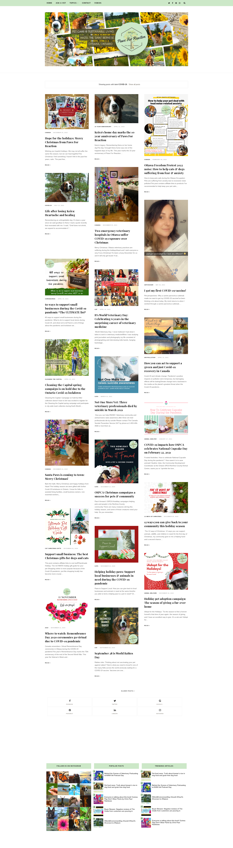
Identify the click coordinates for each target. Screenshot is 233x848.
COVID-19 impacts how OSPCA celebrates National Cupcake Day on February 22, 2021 (165, 448)
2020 (46, 627)
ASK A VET (61, 3)
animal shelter (150, 439)
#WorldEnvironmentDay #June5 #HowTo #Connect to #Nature (119, 822)
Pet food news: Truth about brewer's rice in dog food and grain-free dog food (120, 786)
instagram (159, 713)
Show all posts (134, 84)
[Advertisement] (116, 733)
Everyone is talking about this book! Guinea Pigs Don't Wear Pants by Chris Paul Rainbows (121, 799)
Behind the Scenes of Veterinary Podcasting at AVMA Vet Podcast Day (121, 774)
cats (96, 396)
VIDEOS (98, 3)
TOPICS (73, 3)
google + (159, 704)
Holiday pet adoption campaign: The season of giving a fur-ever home (165, 602)
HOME (49, 3)
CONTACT (86, 3)
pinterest (69, 713)
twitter (114, 704)
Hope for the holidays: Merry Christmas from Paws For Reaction (64, 142)
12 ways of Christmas (153, 516)
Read (47, 165)
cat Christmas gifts (53, 548)
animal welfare (150, 593)
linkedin (114, 713)
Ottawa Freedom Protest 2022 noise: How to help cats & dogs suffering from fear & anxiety (164, 169)
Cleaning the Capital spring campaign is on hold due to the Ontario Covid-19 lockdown (65, 388)
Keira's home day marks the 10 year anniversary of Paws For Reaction (114, 136)
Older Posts (127, 691)
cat (96, 309)
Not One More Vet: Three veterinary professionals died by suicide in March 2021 (116, 406)
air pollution (149, 357)
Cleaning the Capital (53, 379)
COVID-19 (48, 205)
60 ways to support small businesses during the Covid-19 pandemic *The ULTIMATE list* (65, 308)
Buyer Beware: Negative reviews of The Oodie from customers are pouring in (119, 810)
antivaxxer (148, 285)
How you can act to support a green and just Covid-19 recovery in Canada (163, 367)
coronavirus (50, 299)
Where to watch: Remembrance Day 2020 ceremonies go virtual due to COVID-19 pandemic (66, 637)
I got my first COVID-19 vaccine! (165, 290)
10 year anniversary (103, 126)
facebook (69, 704)
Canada (48, 132)
